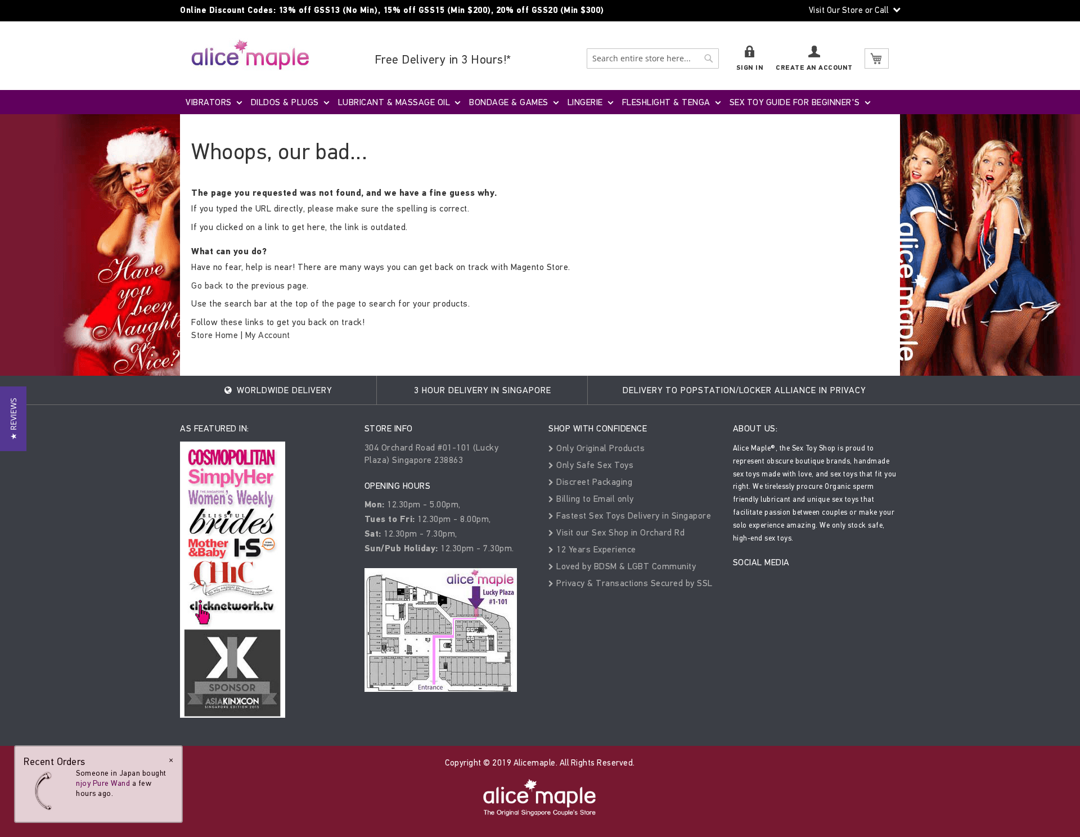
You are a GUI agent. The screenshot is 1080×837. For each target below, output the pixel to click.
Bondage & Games (508, 102)
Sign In (750, 68)
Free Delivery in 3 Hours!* (443, 59)
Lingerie (585, 102)
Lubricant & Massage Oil (394, 102)
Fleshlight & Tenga (666, 102)
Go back (207, 285)
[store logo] (250, 54)
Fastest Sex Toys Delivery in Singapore (632, 515)
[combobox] (653, 58)
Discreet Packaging (593, 481)
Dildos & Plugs (285, 102)
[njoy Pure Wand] (46, 790)
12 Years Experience (595, 549)
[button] (13, 418)
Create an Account (814, 68)
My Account (267, 335)
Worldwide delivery (283, 390)
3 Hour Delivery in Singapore (482, 390)
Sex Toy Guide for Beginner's (795, 102)
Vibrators (209, 102)
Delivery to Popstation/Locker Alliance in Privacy (744, 390)
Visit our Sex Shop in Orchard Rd (619, 532)
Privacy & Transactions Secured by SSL (633, 583)
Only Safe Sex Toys (593, 465)
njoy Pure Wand (103, 783)
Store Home (214, 335)
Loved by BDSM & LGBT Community (625, 566)
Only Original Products (599, 448)
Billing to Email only (594, 498)
